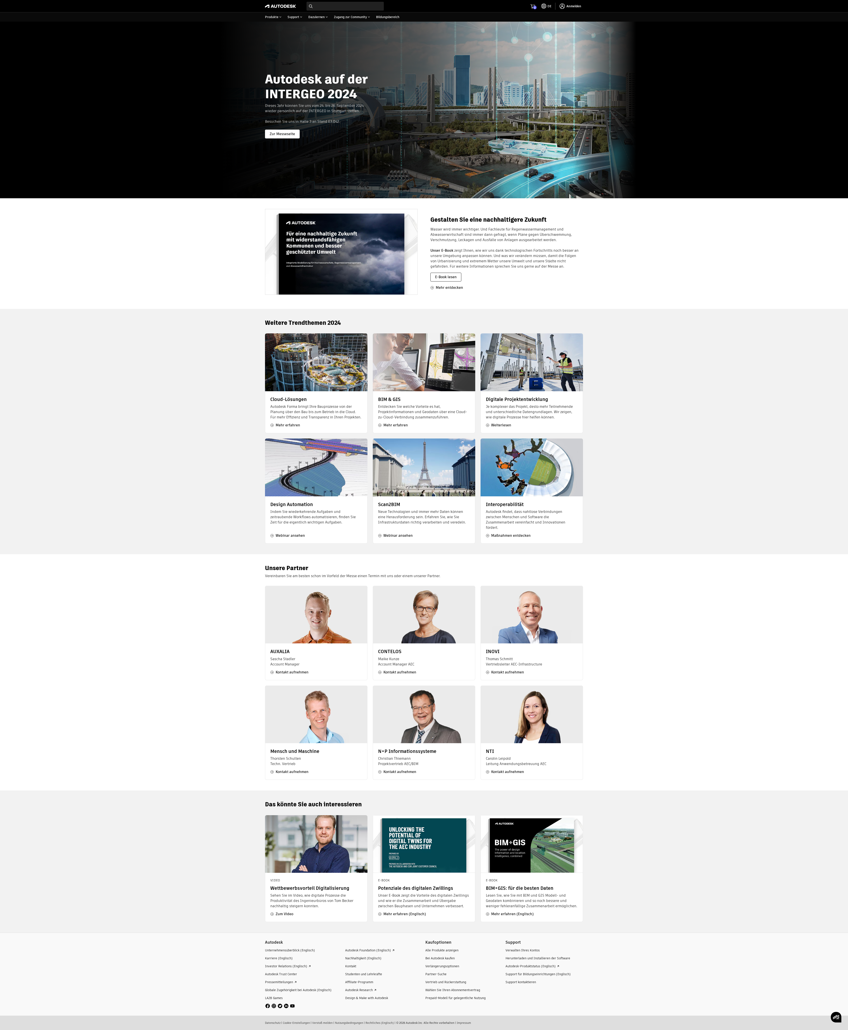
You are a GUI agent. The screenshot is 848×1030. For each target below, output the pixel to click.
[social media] (280, 1006)
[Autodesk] (280, 6)
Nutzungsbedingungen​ (349, 1023)
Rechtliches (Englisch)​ (379, 1023)
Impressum (464, 1023)
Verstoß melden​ (322, 1023)
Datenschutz (272, 1023)
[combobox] (345, 6)
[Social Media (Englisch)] (280, 1005)
